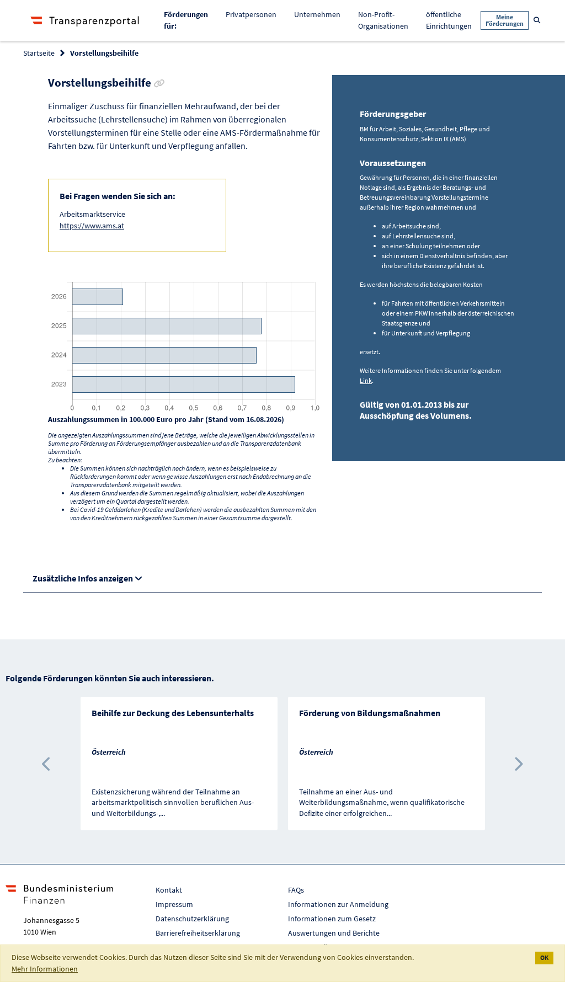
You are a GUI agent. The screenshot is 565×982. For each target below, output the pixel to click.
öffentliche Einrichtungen (449, 20)
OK (544, 957)
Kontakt (169, 890)
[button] (47, 763)
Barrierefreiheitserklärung (198, 933)
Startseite (39, 53)
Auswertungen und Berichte (334, 933)
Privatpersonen (251, 14)
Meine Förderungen (505, 20)
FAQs (296, 890)
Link (366, 380)
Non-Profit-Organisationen (383, 20)
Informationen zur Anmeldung (338, 904)
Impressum (174, 904)
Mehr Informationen (45, 969)
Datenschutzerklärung (192, 919)
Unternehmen (317, 14)
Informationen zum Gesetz (332, 919)
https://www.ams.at (92, 226)
